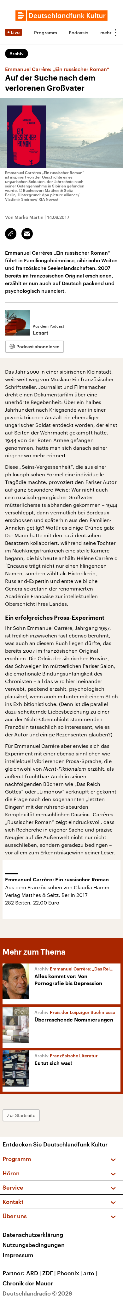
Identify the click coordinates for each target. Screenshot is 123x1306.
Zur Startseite (21, 1115)
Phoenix (69, 1273)
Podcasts (78, 32)
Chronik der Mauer (28, 1283)
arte (90, 1273)
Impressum (18, 1254)
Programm (45, 32)
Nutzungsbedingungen (34, 1244)
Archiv (16, 53)
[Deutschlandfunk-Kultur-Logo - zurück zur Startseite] (61, 15)
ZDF (49, 1273)
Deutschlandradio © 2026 (37, 1293)
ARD (33, 1273)
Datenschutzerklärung (33, 1234)
